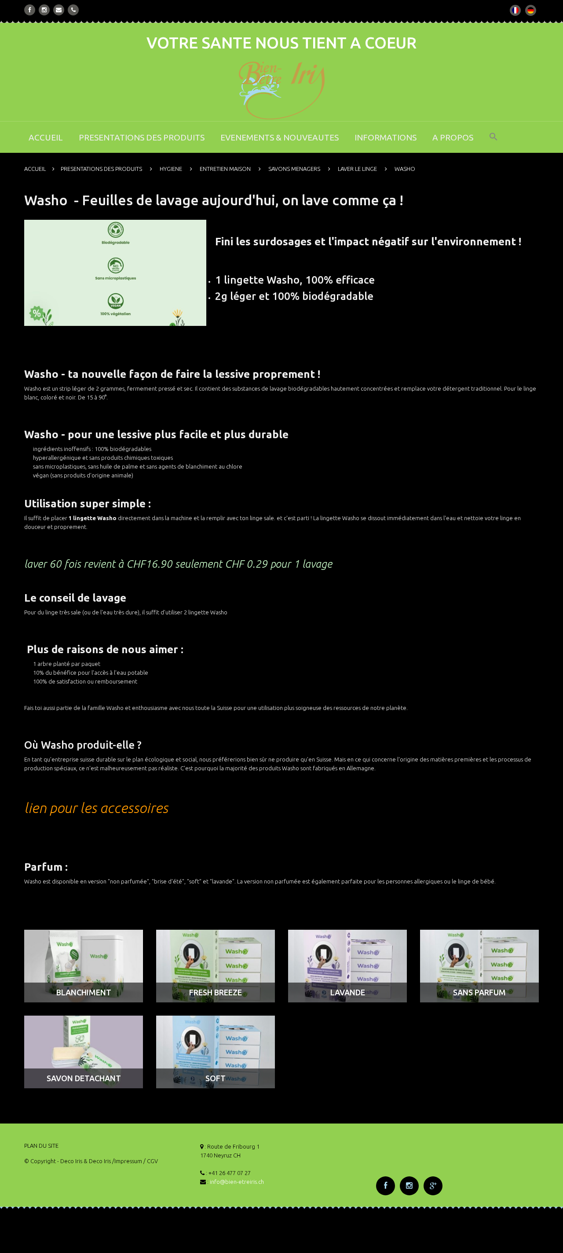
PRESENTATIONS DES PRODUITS (142, 137)
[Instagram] (44, 10)
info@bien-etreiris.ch (237, 1182)
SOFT (215, 1078)
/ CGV (150, 1161)
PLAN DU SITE (41, 1145)
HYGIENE (171, 169)
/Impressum (127, 1161)
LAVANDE (347, 992)
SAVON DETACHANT (84, 1078)
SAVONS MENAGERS (294, 169)
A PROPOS (452, 137)
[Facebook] (30, 10)
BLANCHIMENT (83, 992)
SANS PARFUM (479, 992)
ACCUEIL (46, 137)
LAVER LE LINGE (357, 169)
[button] (493, 142)
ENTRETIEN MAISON (225, 169)
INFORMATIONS (386, 137)
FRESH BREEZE (215, 992)
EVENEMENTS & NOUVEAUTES (279, 137)
